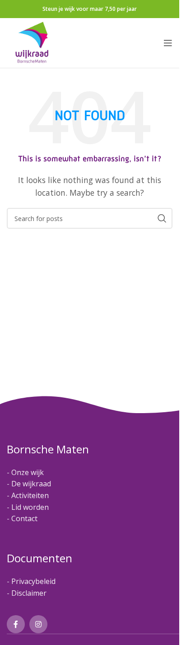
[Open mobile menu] (168, 43)
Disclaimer (28, 593)
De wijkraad (31, 484)
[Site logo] (32, 42)
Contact (24, 518)
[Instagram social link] (38, 624)
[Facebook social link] (16, 624)
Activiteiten (30, 495)
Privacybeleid (33, 581)
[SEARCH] (162, 218)
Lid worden (30, 507)
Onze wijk (27, 472)
